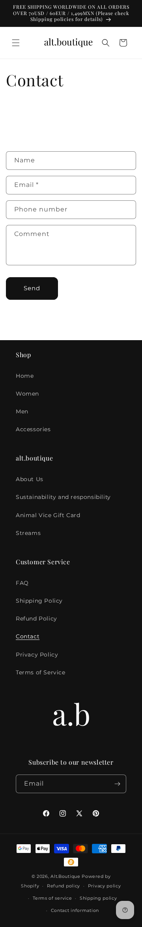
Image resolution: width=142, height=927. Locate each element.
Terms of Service (40, 672)
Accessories (33, 429)
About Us (29, 479)
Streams (28, 533)
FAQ (22, 582)
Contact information (75, 910)
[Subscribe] (117, 784)
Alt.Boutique (65, 876)
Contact (27, 636)
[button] (15, 42)
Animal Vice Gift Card (48, 515)
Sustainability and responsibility (63, 497)
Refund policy (63, 886)
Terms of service (52, 898)
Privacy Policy (37, 654)
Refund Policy (36, 618)
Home (25, 375)
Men (22, 411)
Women (27, 393)
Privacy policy (104, 886)
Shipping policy (98, 898)
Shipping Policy (39, 600)
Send (32, 288)
